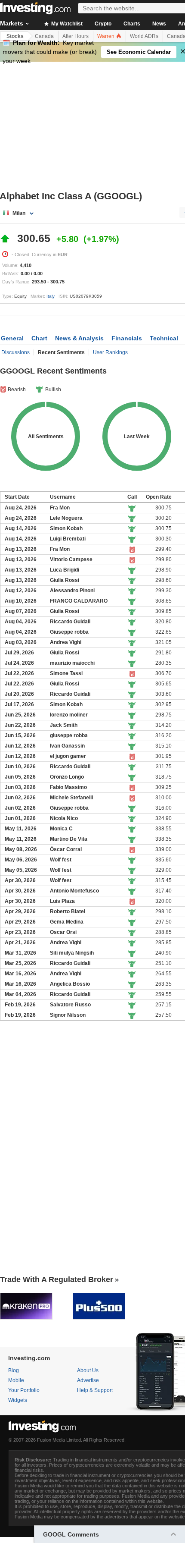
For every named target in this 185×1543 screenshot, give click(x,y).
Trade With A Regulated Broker (56, 1279)
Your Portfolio (24, 1390)
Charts (131, 24)
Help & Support (95, 1390)
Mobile (16, 1380)
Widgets (17, 1400)
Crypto (103, 24)
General (12, 338)
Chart (39, 338)
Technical (164, 338)
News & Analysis (79, 338)
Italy (50, 296)
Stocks (15, 36)
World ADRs (144, 36)
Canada (44, 36)
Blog (13, 1370)
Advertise (88, 1380)
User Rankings (110, 352)
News (159, 24)
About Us (88, 1370)
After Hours (75, 36)
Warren (106, 36)
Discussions (15, 352)
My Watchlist (66, 24)
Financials (126, 338)
